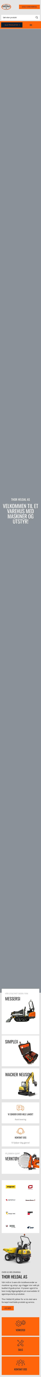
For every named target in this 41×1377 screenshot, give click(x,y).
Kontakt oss (20, 1137)
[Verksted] (20, 1323)
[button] (31, 25)
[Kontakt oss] (20, 1131)
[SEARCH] (37, 17)
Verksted (20, 1330)
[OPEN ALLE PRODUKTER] (19, 25)
